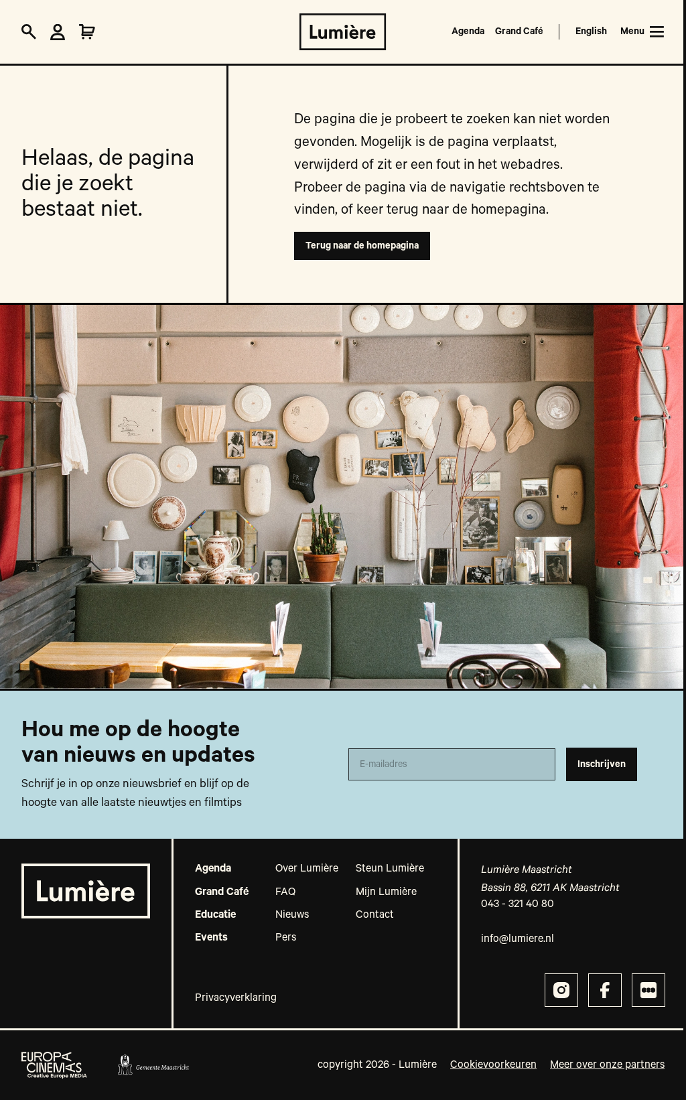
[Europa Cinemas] (54, 1065)
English (591, 31)
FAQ (285, 892)
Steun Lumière (390, 869)
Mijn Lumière (386, 892)
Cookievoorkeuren (493, 1065)
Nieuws (292, 915)
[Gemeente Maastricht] (153, 1065)
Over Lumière (306, 869)
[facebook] (605, 990)
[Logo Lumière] (342, 31)
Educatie (215, 915)
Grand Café (519, 31)
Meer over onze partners (607, 1065)
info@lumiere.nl (517, 939)
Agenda (468, 31)
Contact (375, 915)
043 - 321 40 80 (517, 904)
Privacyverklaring (236, 998)
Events (211, 938)
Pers (285, 938)
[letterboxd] (648, 990)
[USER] (58, 32)
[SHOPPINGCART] (87, 32)
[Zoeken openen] (28, 32)
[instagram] (561, 990)
